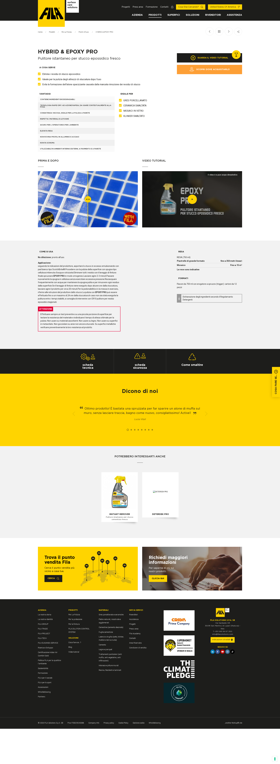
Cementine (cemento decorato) (111, 627)
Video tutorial (73, 652)
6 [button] (145, 430)
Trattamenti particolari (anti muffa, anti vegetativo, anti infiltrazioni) (110, 657)
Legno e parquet (105, 649)
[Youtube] (222, 651)
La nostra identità (45, 619)
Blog (70, 647)
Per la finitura (74, 624)
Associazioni (43, 687)
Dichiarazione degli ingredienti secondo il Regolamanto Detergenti (208, 298)
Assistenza (234, 15)
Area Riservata (135, 643)
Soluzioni (192, 15)
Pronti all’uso (84, 32)
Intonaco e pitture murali (109, 665)
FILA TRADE (43, 629)
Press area (138, 7)
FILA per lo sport (44, 682)
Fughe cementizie (106, 632)
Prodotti (155, 15)
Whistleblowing (44, 692)
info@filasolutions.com (222, 634)
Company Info (93, 723)
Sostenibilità (43, 668)
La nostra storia (44, 615)
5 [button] (141, 430)
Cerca (51, 578)
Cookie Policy (123, 723)
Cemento (102, 645)
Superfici (173, 15)
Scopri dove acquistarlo (213, 69)
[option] (140, 414)
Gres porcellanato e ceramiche (111, 615)
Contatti (164, 7)
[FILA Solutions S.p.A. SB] (58, 13)
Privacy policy (109, 723)
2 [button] (131, 430)
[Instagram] (227, 651)
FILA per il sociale (45, 678)
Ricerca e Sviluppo (45, 648)
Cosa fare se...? (74, 642)
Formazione (152, 7)
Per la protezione (75, 619)
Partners (41, 697)
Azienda (137, 15)
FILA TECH (42, 638)
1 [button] (127, 430)
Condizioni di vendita (137, 648)
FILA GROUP (43, 624)
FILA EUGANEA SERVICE (48, 643)
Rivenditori (213, 15)
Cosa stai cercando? (188, 7)
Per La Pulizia (67, 32)
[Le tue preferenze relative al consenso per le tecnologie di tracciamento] (275, 759)
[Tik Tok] (232, 651)
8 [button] (152, 430)
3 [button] (134, 430)
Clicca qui (158, 579)
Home (40, 32)
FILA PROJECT (44, 633)
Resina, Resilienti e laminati (110, 670)
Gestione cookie (138, 723)
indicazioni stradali (221, 640)
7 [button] (148, 430)
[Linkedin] (212, 651)
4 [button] (138, 430)
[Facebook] (217, 651)
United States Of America (223, 7)
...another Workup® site (233, 723)
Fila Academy (134, 633)
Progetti (126, 7)
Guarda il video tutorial (212, 58)
